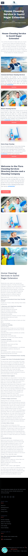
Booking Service (5, 507)
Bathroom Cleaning (5, 521)
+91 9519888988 (7, 539)
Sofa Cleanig (4, 525)
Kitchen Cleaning (5, 519)
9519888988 (10, 84)
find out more (6, 191)
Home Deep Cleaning (7, 144)
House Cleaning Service (8, 108)
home (13, 21)
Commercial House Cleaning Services (13, 75)
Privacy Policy (4, 511)
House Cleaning (4, 527)
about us (3, 505)
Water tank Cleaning (6, 523)
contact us (3, 509)
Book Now (14, 87)
